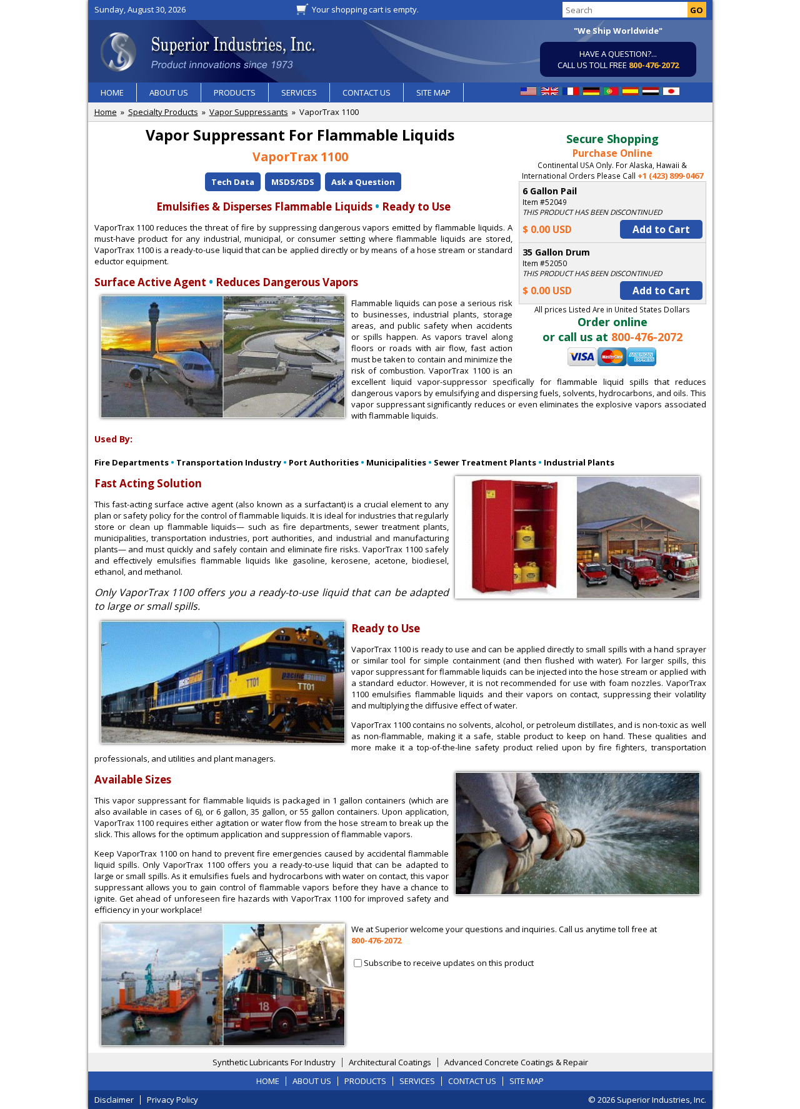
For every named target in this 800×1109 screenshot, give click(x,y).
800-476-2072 (654, 65)
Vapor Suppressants (248, 111)
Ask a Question (363, 181)
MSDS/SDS (292, 181)
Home (105, 111)
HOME (112, 92)
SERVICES (299, 92)
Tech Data (232, 181)
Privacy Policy (172, 1099)
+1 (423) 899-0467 (670, 175)
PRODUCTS (235, 92)
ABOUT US (168, 92)
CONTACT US (366, 92)
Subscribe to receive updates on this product (449, 962)
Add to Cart (661, 229)
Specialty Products (163, 111)
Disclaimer (114, 1099)
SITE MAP (433, 92)
